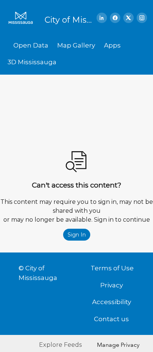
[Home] (23, 18)
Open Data (30, 45)
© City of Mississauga (38, 272)
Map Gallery (76, 45)
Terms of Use (112, 268)
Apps (112, 45)
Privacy (111, 285)
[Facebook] (115, 18)
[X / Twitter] (128, 18)
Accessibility (111, 302)
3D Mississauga (31, 62)
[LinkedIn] (102, 18)
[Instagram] (142, 18)
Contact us (111, 319)
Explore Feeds (60, 344)
